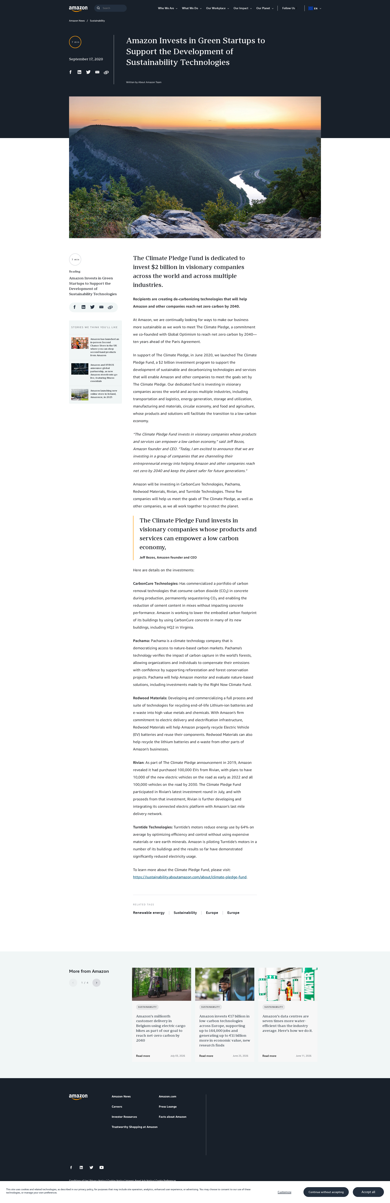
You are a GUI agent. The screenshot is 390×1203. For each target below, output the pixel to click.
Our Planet (263, 8)
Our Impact (241, 8)
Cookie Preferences (166, 1180)
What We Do (190, 8)
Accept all (368, 1192)
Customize (284, 1192)
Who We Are (166, 8)
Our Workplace (215, 8)
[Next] (96, 983)
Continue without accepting (326, 1192)
